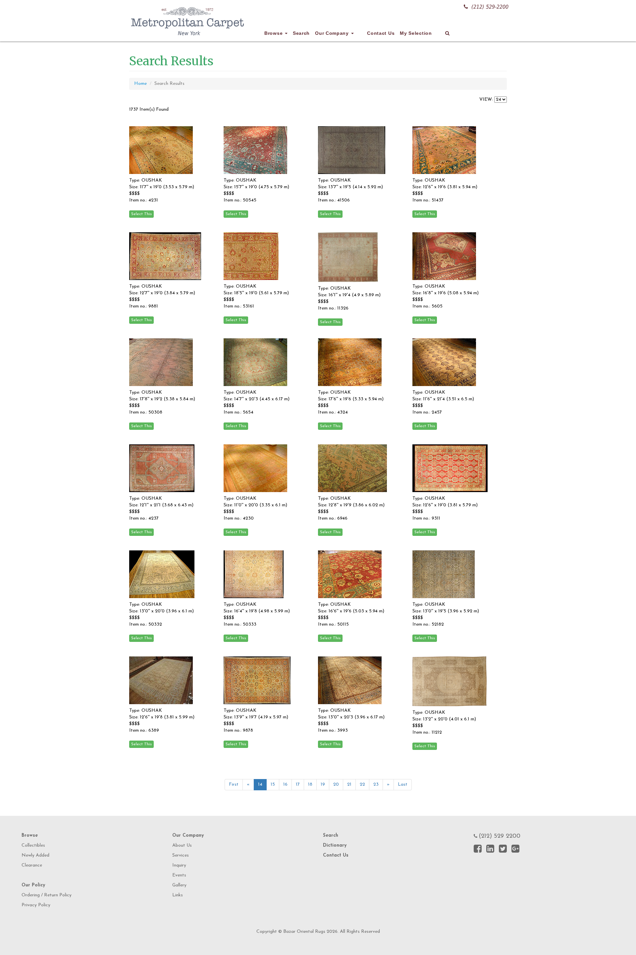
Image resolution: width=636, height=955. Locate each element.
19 (323, 784)
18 (310, 784)
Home (140, 83)
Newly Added (35, 855)
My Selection (416, 33)
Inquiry (179, 865)
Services (180, 855)
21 (349, 784)
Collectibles (33, 845)
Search (301, 33)
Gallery (179, 885)
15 (273, 784)
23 (376, 784)
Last (402, 784)
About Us (182, 845)
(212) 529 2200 (499, 836)
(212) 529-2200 (489, 7)
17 (298, 784)
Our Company (332, 33)
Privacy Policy (36, 905)
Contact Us (381, 33)
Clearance (32, 865)
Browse (274, 33)
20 (336, 784)
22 (362, 784)
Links (177, 895)
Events (179, 875)
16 (285, 784)
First (233, 784)
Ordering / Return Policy (47, 895)
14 (260, 784)
